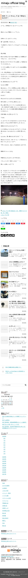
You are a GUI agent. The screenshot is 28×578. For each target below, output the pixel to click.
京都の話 (4, 505)
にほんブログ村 (5, 215)
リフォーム (5, 500)
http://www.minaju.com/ (7, 556)
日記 (15, 22)
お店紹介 (4, 488)
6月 (4, 442)
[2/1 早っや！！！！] (4, 329)
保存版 (4, 515)
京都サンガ (5, 508)
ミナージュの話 (6, 498)
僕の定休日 (5, 518)
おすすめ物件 (5, 485)
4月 (4, 447)
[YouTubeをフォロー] (10, 235)
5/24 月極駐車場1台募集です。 (13, 367)
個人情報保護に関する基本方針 (10, 571)
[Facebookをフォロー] (5, 235)
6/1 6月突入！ (13, 291)
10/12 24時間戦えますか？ (17, 262)
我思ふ (4, 520)
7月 (4, 440)
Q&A (3, 483)
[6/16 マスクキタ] (4, 274)
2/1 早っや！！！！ (15, 326)
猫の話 (4, 525)
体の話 (12, 22)
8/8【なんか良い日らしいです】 (10, 424)
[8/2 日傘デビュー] (4, 284)
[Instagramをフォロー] (7, 235)
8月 (4, 438)
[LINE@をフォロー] (13, 235)
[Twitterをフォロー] (2, 235)
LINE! (3, 226)
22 (10, 403)
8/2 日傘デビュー (14, 281)
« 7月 (2, 408)
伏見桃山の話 (5, 510)
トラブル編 (5, 495)
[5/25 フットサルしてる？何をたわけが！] (18, 223)
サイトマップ (22, 571)
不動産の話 (5, 503)
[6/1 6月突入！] (4, 294)
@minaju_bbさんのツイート (8, 541)
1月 (4, 453)
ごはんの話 (5, 490)
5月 (4, 445)
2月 (4, 451)
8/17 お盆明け (6, 420)
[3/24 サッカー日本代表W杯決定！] (4, 353)
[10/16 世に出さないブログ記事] (4, 340)
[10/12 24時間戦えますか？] (4, 264)
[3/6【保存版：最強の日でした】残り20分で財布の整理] (4, 304)
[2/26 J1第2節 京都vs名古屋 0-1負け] (4, 317)
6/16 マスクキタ (14, 272)
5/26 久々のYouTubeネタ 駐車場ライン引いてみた (15, 372)
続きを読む (24, 258)
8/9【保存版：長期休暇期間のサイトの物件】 (14, 422)
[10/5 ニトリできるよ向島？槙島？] (4, 253)
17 (2, 403)
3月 (4, 449)
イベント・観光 (6, 493)
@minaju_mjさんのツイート (8, 533)
